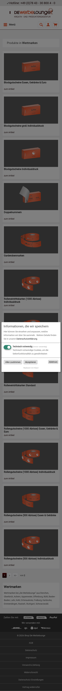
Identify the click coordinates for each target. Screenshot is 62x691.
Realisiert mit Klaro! (31, 368)
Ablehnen (53, 362)
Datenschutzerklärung (26, 339)
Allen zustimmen (13, 362)
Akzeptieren (30, 362)
